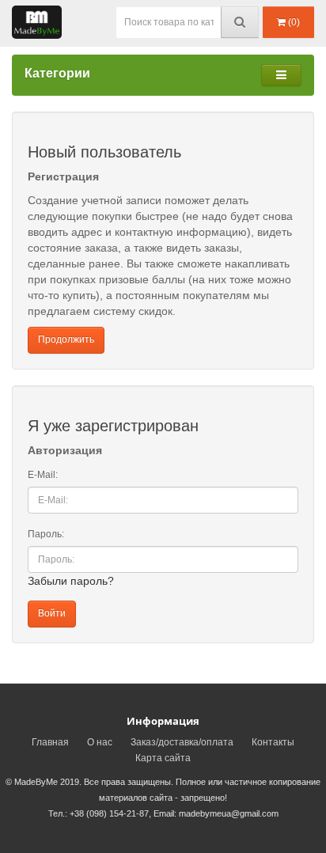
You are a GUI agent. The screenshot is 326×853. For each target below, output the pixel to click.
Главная (50, 742)
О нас (99, 742)
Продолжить (66, 339)
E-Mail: (43, 474)
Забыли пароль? (71, 580)
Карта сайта (163, 758)
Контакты (273, 742)
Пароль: (46, 534)
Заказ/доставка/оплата (182, 742)
